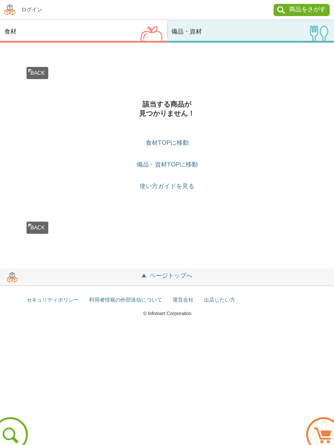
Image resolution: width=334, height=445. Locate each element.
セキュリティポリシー (53, 300)
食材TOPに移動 (167, 142)
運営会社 (183, 300)
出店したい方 (219, 300)
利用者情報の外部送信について (125, 300)
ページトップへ (171, 275)
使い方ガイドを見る (167, 186)
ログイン (31, 10)
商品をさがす (307, 9)
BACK (37, 73)
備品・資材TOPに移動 (167, 164)
